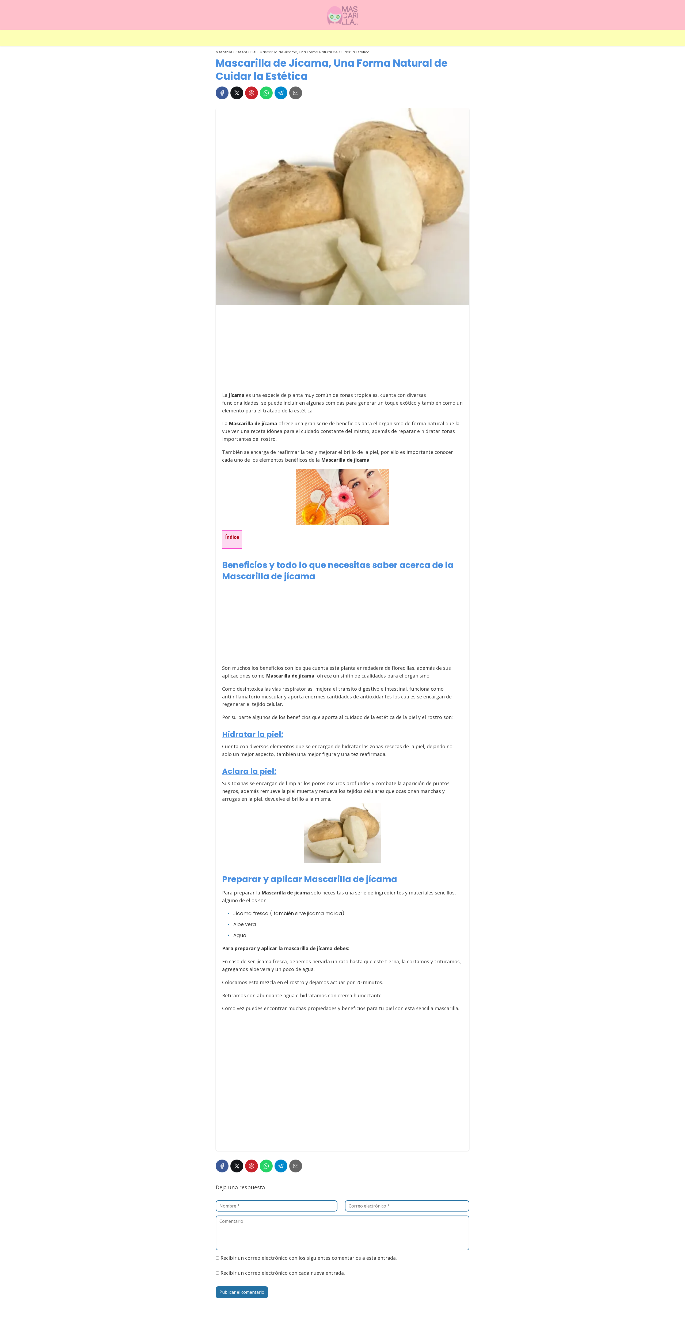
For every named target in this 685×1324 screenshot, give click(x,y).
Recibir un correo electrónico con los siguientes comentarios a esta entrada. (308, 1258)
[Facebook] (222, 92)
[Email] (295, 92)
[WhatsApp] (266, 92)
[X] (236, 92)
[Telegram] (281, 92)
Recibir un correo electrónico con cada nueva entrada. (282, 1273)
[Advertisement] (341, 350)
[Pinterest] (251, 92)
